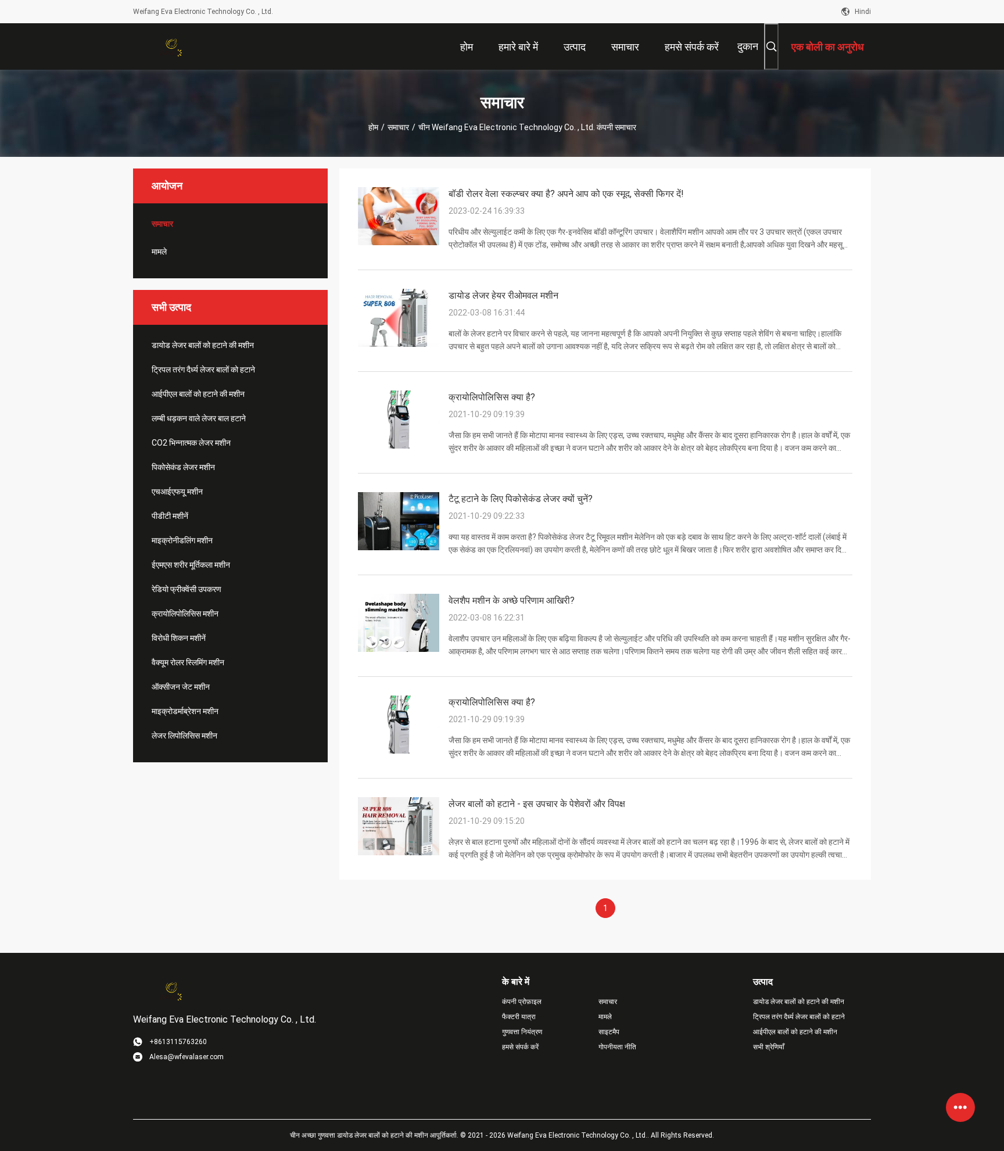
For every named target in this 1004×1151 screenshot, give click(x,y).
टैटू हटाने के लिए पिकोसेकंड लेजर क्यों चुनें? (521, 498)
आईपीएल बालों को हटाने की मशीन (198, 394)
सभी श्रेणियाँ (768, 1047)
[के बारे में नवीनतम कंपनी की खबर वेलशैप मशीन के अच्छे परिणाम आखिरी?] (398, 649)
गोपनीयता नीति (617, 1047)
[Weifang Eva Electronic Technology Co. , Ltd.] (171, 46)
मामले (159, 251)
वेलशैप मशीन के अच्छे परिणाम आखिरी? (512, 600)
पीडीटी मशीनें (170, 516)
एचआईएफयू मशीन (177, 491)
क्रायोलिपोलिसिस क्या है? (492, 397)
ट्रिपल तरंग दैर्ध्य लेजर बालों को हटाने (203, 369)
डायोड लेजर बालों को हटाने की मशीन (203, 345)
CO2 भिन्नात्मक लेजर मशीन (191, 442)
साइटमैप (608, 1032)
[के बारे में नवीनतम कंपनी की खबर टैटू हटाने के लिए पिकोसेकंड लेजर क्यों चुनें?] (398, 547)
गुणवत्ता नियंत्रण (522, 1032)
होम (373, 127)
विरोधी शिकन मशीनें (179, 638)
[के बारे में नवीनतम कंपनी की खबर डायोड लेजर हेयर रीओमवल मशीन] (398, 344)
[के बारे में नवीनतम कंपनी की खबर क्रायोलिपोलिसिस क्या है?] (398, 445)
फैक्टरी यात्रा (519, 1017)
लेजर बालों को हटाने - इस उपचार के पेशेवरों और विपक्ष (537, 803)
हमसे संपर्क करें (520, 1047)
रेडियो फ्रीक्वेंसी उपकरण (186, 589)
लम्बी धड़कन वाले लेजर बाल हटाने (199, 418)
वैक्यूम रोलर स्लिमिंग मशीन (188, 662)
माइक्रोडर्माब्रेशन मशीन (185, 711)
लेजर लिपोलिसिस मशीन (184, 735)
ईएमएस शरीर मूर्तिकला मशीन (191, 564)
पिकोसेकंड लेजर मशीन (183, 467)
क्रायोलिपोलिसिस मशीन (185, 613)
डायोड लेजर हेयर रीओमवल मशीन (503, 295)
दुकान (747, 46)
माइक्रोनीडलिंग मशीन (182, 540)
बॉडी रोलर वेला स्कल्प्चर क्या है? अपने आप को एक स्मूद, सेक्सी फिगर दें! (566, 193)
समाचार (398, 127)
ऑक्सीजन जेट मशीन (181, 686)
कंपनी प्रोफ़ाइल (522, 1002)
